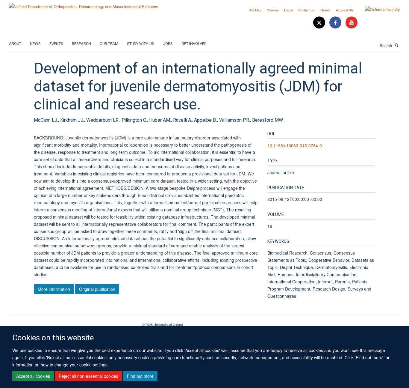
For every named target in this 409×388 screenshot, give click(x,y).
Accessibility (345, 9)
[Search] (396, 45)
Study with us (140, 43)
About (15, 43)
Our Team (109, 43)
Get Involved (194, 43)
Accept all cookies (33, 376)
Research (81, 43)
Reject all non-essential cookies (88, 376)
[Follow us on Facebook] (336, 22)
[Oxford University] (378, 9)
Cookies (273, 9)
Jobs (168, 43)
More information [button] (54, 289)
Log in (288, 9)
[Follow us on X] (319, 22)
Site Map (255, 9)
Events (56, 43)
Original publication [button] (97, 289)
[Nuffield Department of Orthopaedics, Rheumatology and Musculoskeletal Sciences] (83, 4)
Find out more (140, 376)
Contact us (306, 9)
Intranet (325, 9)
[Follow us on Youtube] (352, 22)
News (35, 43)
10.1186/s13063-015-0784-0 (294, 145)
